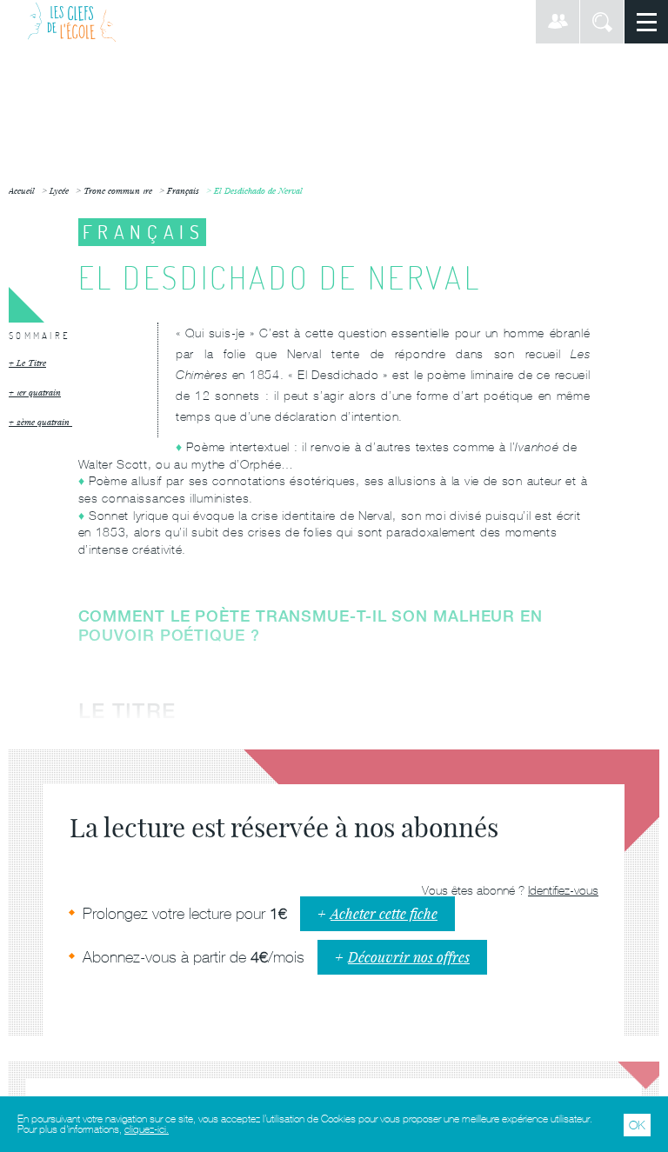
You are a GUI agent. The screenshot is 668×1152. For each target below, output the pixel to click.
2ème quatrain (44, 422)
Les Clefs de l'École (71, 21)
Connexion (557, 21)
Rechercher (602, 21)
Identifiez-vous (563, 890)
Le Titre (31, 363)
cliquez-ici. (146, 1129)
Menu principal (646, 21)
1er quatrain (39, 392)
